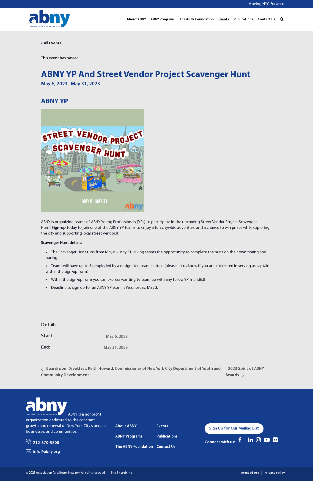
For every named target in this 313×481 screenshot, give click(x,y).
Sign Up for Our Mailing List (234, 428)
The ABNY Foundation (196, 19)
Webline (126, 473)
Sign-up (59, 228)
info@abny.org (46, 452)
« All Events (51, 43)
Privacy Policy (274, 473)
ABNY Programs (163, 19)
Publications (243, 19)
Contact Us (266, 19)
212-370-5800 (46, 443)
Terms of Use (249, 473)
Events (223, 19)
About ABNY (136, 19)
